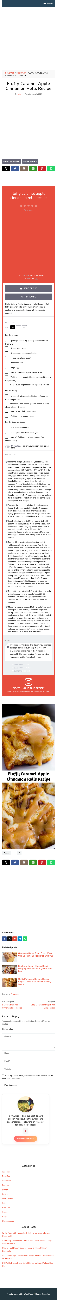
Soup (4, 1216)
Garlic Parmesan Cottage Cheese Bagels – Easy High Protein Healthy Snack (34, 981)
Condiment (6, 1180)
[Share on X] (6, 168)
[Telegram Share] (20, 938)
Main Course (7, 1198)
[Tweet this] (9, 938)
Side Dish (6, 1207)
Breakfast (15, 994)
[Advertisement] (28, 38)
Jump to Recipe (11, 161)
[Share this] (4, 938)
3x (24, 327)
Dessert (5, 1185)
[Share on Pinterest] (42, 168)
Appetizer (6, 1171)
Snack (5, 1212)
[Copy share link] (24, 168)
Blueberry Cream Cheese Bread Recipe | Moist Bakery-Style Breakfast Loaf (35, 968)
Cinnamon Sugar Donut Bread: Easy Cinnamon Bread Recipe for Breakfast (35, 954)
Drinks (5, 1194)
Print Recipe (30, 161)
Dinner (5, 1189)
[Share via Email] (33, 168)
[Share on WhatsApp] (51, 168)
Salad (4, 1203)
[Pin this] (14, 938)
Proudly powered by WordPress (20, 1294)
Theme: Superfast (42, 1294)
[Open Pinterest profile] (25, 1131)
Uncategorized (8, 1221)
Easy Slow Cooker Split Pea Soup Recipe (43, 1004)
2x (19, 327)
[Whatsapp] (25, 938)
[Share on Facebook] (15, 168)
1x (13, 327)
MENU (50, 3)
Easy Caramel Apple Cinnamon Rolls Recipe (12, 1004)
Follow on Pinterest (25, 1138)
